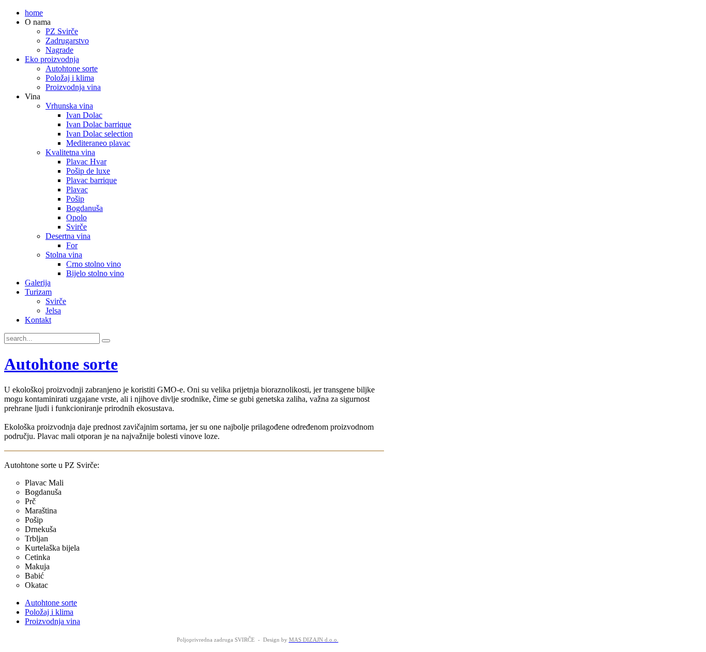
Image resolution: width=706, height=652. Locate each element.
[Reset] (106, 340)
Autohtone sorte (61, 364)
